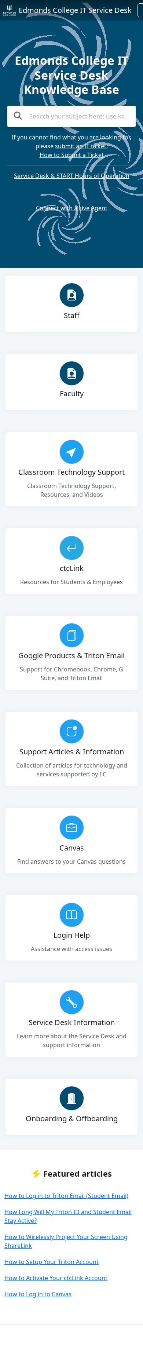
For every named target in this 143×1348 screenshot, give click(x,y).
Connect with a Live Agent (71, 208)
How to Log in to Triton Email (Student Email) (66, 1196)
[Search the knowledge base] (18, 115)
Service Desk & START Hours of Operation (71, 176)
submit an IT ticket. (81, 146)
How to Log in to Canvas (38, 1294)
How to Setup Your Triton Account (51, 1262)
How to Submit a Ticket (72, 155)
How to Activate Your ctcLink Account (55, 1278)
